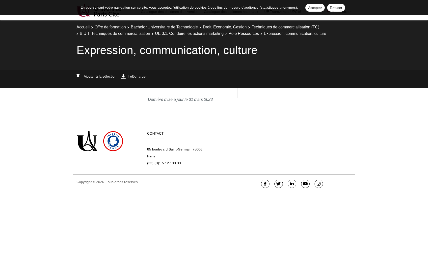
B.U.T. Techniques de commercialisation (115, 33)
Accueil (83, 27)
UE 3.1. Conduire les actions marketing (189, 33)
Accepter (315, 8)
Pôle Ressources (244, 33)
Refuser (336, 8)
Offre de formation (110, 27)
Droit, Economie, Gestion (225, 27)
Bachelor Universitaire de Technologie (164, 27)
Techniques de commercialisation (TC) (285, 27)
